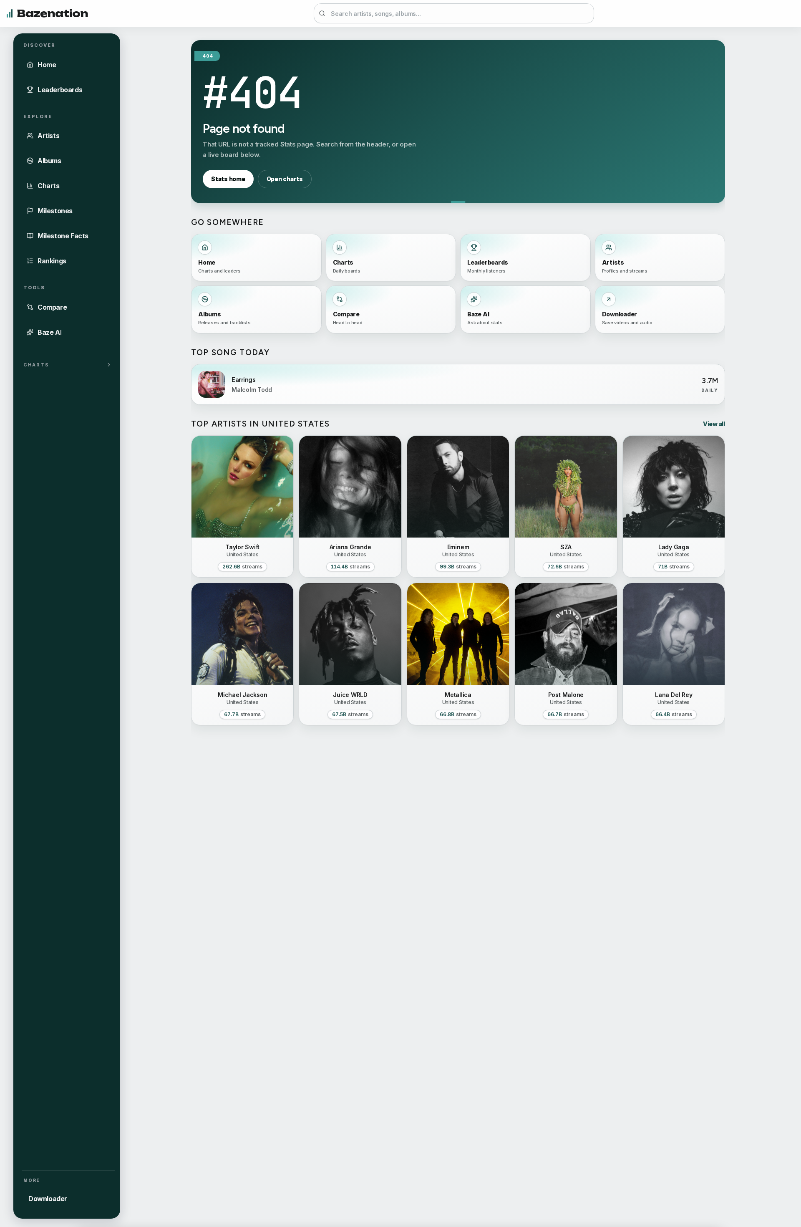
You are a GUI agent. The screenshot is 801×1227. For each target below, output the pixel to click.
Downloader (47, 1198)
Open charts (285, 178)
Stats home (228, 178)
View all (714, 423)
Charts (36, 364)
